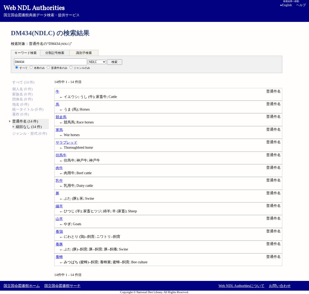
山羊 (59, 219)
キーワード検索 (25, 53)
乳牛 (59, 181)
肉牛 (59, 168)
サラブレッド (66, 142)
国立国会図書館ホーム (22, 286)
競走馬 (61, 117)
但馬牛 (61, 155)
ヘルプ (301, 5)
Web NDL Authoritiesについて (241, 286)
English (286, 5)
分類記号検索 (54, 53)
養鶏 (59, 232)
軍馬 (59, 130)
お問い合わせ (280, 286)
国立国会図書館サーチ (62, 286)
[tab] (25, 53)
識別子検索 (84, 53)
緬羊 (59, 206)
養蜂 (59, 257)
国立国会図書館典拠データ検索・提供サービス (42, 10)
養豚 (59, 244)
